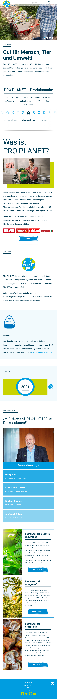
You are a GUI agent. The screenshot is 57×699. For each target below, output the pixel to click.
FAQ (28, 690)
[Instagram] (30, 693)
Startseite (13, 5)
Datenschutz (28, 685)
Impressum (28, 683)
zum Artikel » (38, 569)
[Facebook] (22, 693)
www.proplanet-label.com (41, 352)
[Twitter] (26, 694)
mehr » (28, 238)
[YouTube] (34, 694)
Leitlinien (28, 688)
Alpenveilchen (28, 120)
